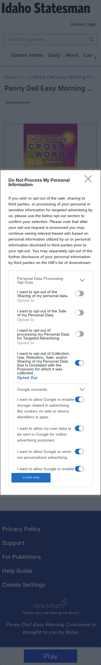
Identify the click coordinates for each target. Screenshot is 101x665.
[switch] (79, 293)
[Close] (90, 180)
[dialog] (50, 333)
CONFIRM (31, 477)
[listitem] (50, 280)
